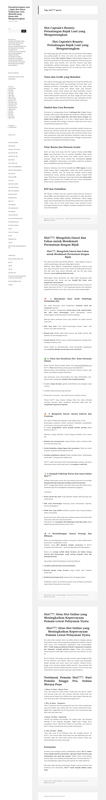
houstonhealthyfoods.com (83, 365)
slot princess (11, 146)
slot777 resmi (78, 218)
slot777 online (84, 781)
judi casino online (13, 184)
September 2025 (12, 107)
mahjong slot (11, 255)
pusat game (11, 160)
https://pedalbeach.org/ (14, 281)
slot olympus (11, 211)
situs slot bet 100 (12, 156)
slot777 (78, 595)
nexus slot (11, 180)
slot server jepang (13, 232)
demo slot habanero (13, 191)
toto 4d (10, 269)
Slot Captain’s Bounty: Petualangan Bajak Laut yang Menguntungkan (64, 31)
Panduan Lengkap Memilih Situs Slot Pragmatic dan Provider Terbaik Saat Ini (17, 48)
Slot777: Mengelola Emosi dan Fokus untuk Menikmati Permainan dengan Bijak (65, 241)
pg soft (10, 262)
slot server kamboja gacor (15, 218)
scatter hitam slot (13, 215)
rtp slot (10, 242)
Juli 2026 (10, 90)
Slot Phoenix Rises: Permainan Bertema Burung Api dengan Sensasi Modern (16, 63)
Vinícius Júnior (60, 218)
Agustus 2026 (12, 88)
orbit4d (10, 284)
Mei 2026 (10, 93)
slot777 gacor (70, 218)
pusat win (54, 53)
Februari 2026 (12, 99)
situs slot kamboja (13, 142)
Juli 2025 (10, 111)
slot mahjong (11, 204)
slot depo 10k (12, 272)
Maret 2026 (11, 97)
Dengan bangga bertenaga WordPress (54, 796)
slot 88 (10, 266)
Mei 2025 (10, 114)
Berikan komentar (50, 220)
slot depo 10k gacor (13, 187)
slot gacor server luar (14, 149)
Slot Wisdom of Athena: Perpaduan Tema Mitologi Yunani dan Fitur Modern (15, 58)
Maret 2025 (11, 118)
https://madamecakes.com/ (15, 259)
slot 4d (10, 235)
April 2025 (11, 116)
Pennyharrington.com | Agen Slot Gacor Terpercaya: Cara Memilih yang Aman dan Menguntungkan (19, 13)
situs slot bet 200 (12, 153)
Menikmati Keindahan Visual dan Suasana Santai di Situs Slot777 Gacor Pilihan (16, 42)
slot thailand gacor (13, 222)
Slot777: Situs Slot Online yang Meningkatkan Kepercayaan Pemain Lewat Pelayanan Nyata (66, 617)
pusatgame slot (12, 197)
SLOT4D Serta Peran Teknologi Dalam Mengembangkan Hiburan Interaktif (16, 53)
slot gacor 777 (72, 595)
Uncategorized (12, 127)
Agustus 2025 (12, 109)
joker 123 (10, 201)
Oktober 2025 (12, 106)
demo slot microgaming (14, 170)
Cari (9, 29)
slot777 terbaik (86, 218)
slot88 (10, 229)
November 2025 (12, 104)
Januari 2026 (11, 100)
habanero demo (12, 194)
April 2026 (11, 95)
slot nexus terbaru (13, 225)
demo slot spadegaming (14, 166)
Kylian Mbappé (62, 595)
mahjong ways (12, 239)
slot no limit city (12, 163)
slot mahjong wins (13, 208)
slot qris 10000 (12, 177)
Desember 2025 (12, 102)
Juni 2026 (10, 92)
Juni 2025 (10, 112)
